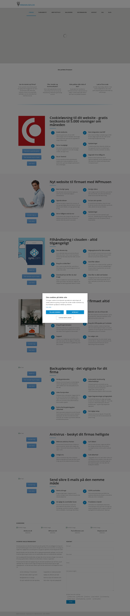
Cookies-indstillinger (65, 317)
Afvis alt (75, 312)
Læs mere (48, 307)
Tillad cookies (54, 312)
